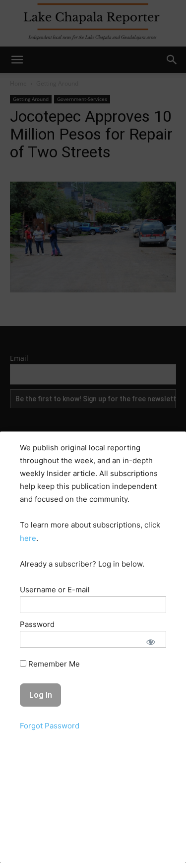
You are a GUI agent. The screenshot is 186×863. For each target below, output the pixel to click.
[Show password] (150, 642)
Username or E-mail (55, 589)
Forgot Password (49, 725)
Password (37, 624)
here (28, 538)
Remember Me (53, 664)
